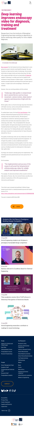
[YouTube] (7, 391)
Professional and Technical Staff (7, 370)
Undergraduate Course (6, 349)
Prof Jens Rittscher (22, 112)
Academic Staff (5, 367)
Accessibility (4, 397)
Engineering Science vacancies (23, 372)
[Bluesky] (2, 391)
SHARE (18, 206)
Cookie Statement (5, 402)
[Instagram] (12, 391)
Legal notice (4, 406)
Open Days (3, 347)
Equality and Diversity (6, 404)
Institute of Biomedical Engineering (23, 346)
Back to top (4, 410)
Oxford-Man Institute (23, 351)
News (19, 365)
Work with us (21, 369)
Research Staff (4, 373)
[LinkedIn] (5, 391)
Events (20, 367)
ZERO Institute (21, 360)
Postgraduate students (6, 375)
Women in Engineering (23, 377)
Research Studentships (6, 353)
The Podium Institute (23, 358)
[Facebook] (10, 391)
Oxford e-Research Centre (24, 349)
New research (4, 67)
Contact (7, 383)
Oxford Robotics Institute (24, 353)
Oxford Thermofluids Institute (25, 356)
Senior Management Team (7, 365)
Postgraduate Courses (6, 351)
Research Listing (22, 343)
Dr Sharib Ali (28, 75)
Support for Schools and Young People (7, 344)
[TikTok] (15, 391)
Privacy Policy (4, 400)
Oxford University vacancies (25, 375)
